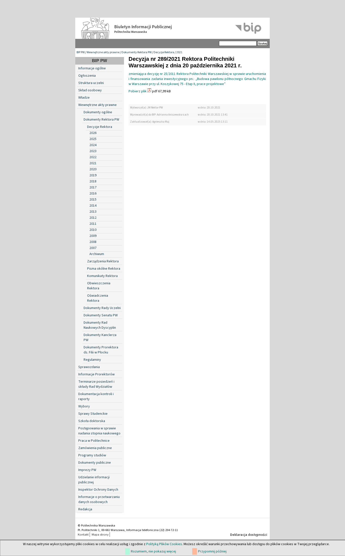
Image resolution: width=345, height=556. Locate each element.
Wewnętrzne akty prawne (103, 52)
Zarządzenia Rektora (103, 261)
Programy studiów (92, 455)
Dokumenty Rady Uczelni (102, 308)
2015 (92, 199)
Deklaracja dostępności (248, 534)
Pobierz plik (137, 91)
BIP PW (81, 52)
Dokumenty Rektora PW (136, 52)
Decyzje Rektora (164, 52)
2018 (92, 181)
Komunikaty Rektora (102, 276)
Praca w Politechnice (94, 440)
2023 (92, 151)
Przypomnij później (212, 551)
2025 (92, 139)
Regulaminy (92, 359)
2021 (179, 52)
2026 (92, 132)
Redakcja (85, 509)
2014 (92, 205)
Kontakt (83, 534)
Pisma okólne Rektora (103, 268)
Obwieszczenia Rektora (98, 286)
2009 (92, 235)
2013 (92, 211)
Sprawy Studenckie (93, 413)
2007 (92, 248)
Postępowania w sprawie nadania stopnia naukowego (99, 431)
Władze (84, 97)
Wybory (84, 406)
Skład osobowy (90, 90)
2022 (92, 157)
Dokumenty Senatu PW (101, 315)
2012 (92, 217)
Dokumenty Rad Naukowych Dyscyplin (100, 325)
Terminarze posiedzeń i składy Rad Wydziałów (96, 384)
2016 (92, 193)
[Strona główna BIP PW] (172, 28)
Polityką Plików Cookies (164, 544)
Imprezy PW (87, 469)
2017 (92, 187)
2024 (92, 145)
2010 (92, 229)
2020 (92, 169)
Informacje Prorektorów (96, 374)
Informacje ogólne (92, 68)
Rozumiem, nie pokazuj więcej (153, 551)
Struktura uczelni (91, 83)
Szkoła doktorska (91, 421)
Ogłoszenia (87, 75)
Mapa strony (100, 534)
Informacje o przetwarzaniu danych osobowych (99, 499)
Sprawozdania (89, 367)
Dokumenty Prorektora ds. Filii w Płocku (101, 350)
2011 (92, 223)
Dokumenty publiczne (94, 462)
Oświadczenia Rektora (97, 298)
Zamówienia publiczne (95, 448)
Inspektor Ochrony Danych (98, 489)
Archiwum (96, 254)
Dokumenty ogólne (98, 112)
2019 (92, 175)
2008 (92, 241)
